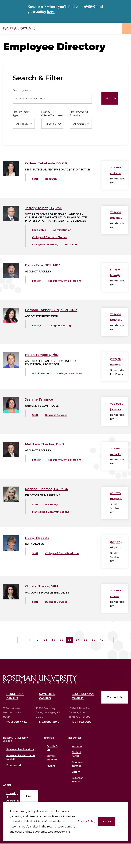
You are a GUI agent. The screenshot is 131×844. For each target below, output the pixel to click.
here (51, 11)
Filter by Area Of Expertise (79, 113)
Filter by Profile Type (21, 113)
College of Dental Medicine (65, 280)
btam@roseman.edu (116, 275)
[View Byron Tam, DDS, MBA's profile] (11, 277)
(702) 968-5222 (116, 269)
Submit (111, 98)
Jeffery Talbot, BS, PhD (43, 208)
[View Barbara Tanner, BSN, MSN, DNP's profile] (11, 322)
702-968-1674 (116, 212)
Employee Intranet (77, 764)
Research (51, 178)
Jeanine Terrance (39, 399)
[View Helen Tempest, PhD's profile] (11, 367)
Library (76, 771)
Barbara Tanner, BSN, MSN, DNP (51, 310)
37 (77, 639)
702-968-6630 (116, 167)
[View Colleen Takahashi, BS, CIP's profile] (11, 175)
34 (53, 639)
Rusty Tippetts (37, 538)
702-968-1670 (116, 590)
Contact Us (114, 697)
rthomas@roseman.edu (116, 498)
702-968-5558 (116, 403)
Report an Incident (77, 779)
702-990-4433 (116, 448)
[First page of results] (13, 640)
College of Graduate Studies (49, 237)
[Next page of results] (109, 640)
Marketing (51, 504)
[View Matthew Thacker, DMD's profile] (11, 456)
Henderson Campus (15, 696)
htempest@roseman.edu (116, 364)
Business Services (56, 414)
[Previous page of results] (21, 640)
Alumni (51, 765)
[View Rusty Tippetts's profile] (11, 549)
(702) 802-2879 (116, 359)
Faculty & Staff (52, 748)
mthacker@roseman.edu (116, 454)
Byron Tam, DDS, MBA (43, 265)
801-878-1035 (116, 493)
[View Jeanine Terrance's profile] (11, 411)
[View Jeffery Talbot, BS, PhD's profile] (11, 220)
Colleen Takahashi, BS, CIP (46, 163)
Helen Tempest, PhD (41, 355)
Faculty (36, 280)
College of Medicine (69, 373)
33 (45, 639)
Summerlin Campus (47, 696)
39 (93, 639)
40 (101, 639)
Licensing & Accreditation (9, 797)
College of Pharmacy (45, 244)
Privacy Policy (86, 821)
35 (61, 639)
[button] (106, 822)
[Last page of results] (117, 640)
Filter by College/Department (52, 113)
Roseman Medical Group (20, 749)
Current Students (52, 758)
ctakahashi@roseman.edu (116, 173)
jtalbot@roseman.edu (116, 217)
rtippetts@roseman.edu (116, 547)
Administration (62, 229)
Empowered (13, 765)
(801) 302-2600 (82, 721)
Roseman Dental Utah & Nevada (20, 757)
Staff (35, 178)
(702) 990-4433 (16, 721)
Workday (77, 746)
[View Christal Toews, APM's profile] (11, 598)
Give (29, 796)
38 (85, 639)
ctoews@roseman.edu (116, 596)
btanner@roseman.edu (116, 319)
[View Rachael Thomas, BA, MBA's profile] (11, 501)
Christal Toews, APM (41, 586)
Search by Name (22, 90)
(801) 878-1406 (116, 541)
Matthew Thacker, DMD (44, 444)
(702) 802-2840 (49, 721)
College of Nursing (59, 325)
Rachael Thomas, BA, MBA (46, 489)
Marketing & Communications (50, 511)
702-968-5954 (116, 314)
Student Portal (76, 754)
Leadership (39, 229)
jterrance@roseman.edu (116, 409)
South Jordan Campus (83, 696)
